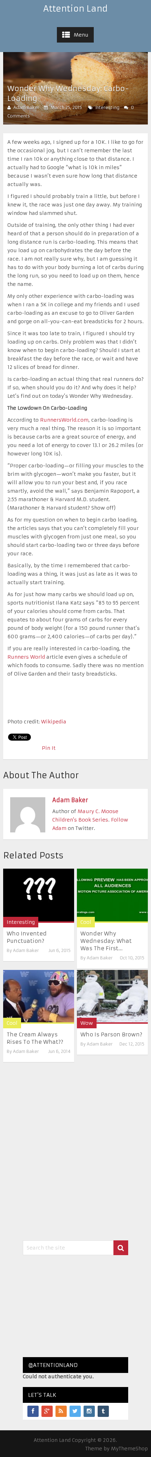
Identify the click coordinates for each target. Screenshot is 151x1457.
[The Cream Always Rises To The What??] (38, 997)
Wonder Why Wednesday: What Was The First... (106, 941)
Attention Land (75, 9)
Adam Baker (26, 107)
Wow (86, 1023)
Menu (81, 35)
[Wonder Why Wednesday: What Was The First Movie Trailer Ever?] (112, 895)
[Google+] (47, 1411)
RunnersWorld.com (64, 420)
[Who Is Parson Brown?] (112, 997)
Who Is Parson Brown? (111, 1034)
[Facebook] (33, 1411)
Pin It (48, 748)
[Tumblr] (103, 1411)
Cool (85, 922)
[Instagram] (89, 1411)
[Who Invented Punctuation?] (38, 895)
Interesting (107, 107)
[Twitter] (75, 1411)
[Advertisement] (75, 1306)
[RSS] (61, 1411)
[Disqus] (75, 1150)
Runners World (26, 657)
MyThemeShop (129, 1448)
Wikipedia (53, 721)
